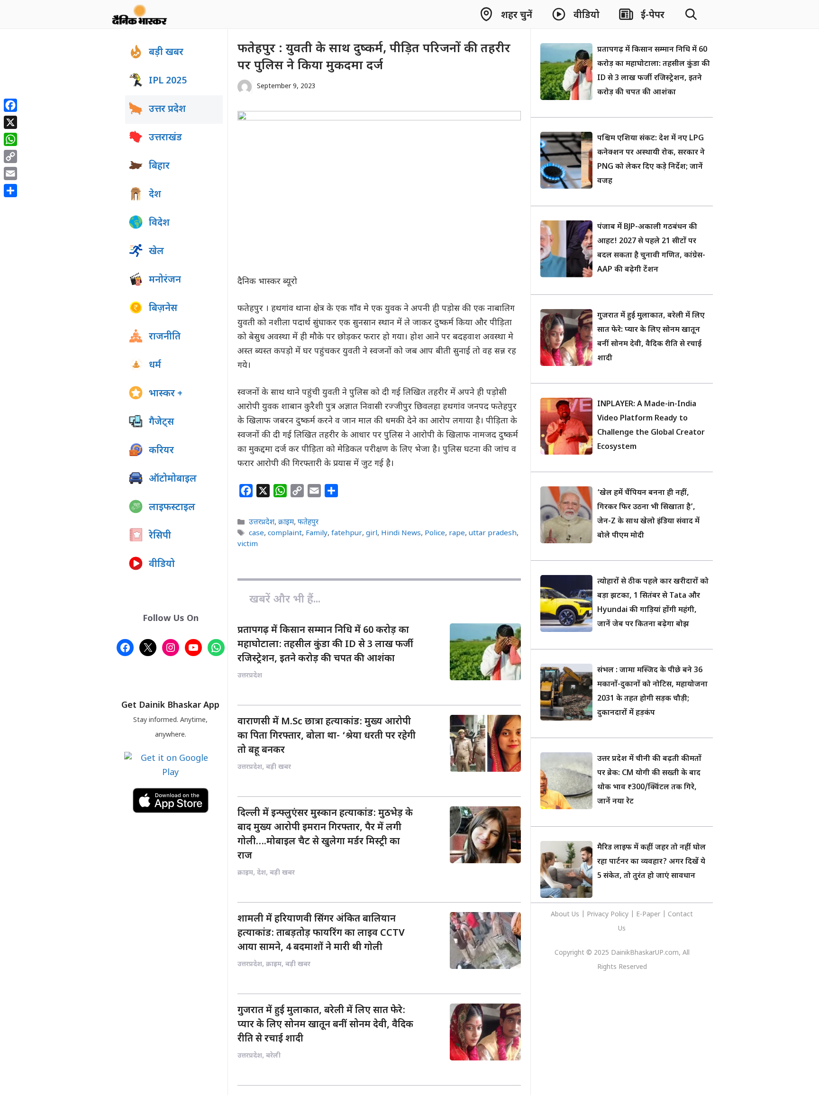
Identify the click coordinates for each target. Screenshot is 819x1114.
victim (247, 544)
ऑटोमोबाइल (173, 479)
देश (155, 195)
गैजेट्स (161, 422)
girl (371, 533)
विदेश (159, 223)
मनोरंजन (165, 280)
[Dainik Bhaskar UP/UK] (140, 14)
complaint (285, 533)
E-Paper (648, 914)
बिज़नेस (163, 308)
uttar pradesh (493, 533)
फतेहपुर (308, 522)
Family (317, 533)
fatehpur (346, 533)
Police (435, 533)
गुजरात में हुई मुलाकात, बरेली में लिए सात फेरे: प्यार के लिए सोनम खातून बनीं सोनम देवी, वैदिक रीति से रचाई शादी (325, 1024)
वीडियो (162, 564)
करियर (161, 451)
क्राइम (286, 522)
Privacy (598, 914)
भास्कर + (165, 394)
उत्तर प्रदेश (167, 109)
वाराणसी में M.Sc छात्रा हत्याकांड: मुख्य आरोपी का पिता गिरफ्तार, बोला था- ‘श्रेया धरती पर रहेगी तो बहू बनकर (326, 736)
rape (457, 533)
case (256, 533)
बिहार (159, 166)
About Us (566, 914)
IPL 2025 (168, 81)
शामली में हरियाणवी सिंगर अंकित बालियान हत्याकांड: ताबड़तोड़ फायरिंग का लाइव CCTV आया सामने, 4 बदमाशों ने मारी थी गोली (321, 933)
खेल (156, 252)
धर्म (155, 365)
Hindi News (401, 533)
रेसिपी (160, 536)
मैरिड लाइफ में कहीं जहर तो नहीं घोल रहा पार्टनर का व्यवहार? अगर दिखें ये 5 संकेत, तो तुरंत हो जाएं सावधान (651, 862)
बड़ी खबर (166, 52)
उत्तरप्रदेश (261, 522)
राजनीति (165, 337)
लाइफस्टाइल (172, 508)
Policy (619, 914)
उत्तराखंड (165, 138)
